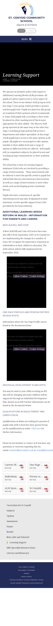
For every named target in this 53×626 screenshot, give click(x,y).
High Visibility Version (27, 567)
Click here (36, 428)
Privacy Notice (26, 576)
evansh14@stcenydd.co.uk (21, 450)
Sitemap (26, 573)
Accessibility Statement (26, 570)
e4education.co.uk (36, 583)
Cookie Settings (37, 276)
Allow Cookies (20, 276)
